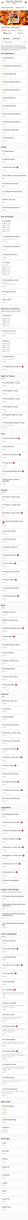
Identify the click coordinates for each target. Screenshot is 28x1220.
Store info (8, 33)
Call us (21, 33)
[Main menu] (2, 2)
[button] (14, 59)
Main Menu (6, 39)
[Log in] (25, 2)
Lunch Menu (16, 39)
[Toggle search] (25, 42)
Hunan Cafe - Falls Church (14, 1)
